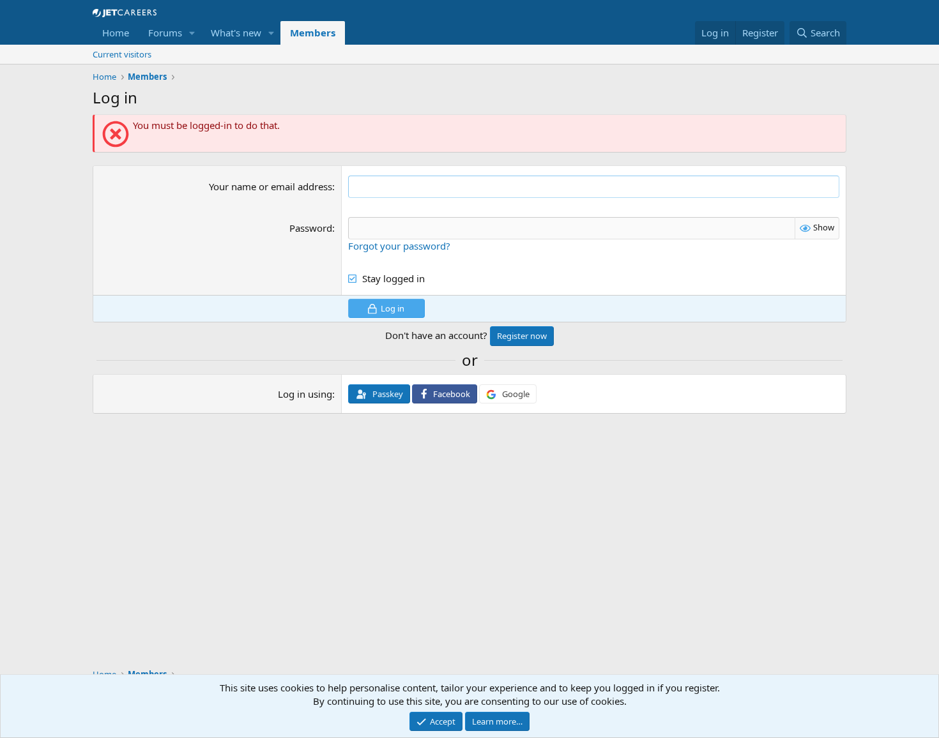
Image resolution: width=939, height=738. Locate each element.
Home (115, 32)
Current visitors (122, 54)
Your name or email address (270, 186)
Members (312, 32)
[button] (192, 33)
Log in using (305, 394)
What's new (236, 32)
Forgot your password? (399, 245)
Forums (165, 32)
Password (310, 228)
